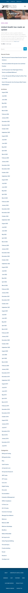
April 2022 (4, 281)
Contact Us (13, 1)
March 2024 (5, 198)
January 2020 (5, 369)
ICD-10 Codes (5, 508)
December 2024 (6, 165)
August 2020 (5, 351)
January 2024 (5, 205)
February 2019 (5, 405)
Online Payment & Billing (8, 541)
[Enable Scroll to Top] (25, 590)
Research (4, 555)
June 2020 (4, 354)
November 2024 (6, 168)
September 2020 (6, 347)
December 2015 (6, 442)
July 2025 (4, 139)
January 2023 (5, 249)
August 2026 (5, 92)
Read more (16, 41)
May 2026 (4, 103)
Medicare (4, 519)
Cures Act (4, 482)
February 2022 (5, 289)
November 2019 (6, 376)
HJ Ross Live (5, 504)
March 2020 (5, 362)
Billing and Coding (6, 453)
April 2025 (4, 150)
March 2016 (5, 434)
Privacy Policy (19, 583)
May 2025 (4, 147)
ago (8, 43)
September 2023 (6, 219)
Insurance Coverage (7, 511)
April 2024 (4, 194)
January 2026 (5, 117)
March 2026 (5, 110)
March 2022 (5, 285)
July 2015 (4, 445)
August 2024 (5, 179)
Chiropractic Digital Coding (16, 572)
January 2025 (5, 161)
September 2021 (6, 307)
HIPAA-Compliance (6, 501)
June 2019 (4, 391)
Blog (3, 460)
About (8, 1)
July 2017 (4, 427)
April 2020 (4, 358)
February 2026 (5, 114)
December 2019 (6, 373)
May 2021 (4, 322)
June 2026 (4, 99)
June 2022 (4, 274)
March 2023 (5, 241)
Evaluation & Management (8, 497)
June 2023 (4, 230)
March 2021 (5, 329)
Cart (11, 578)
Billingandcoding (6, 457)
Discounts (4, 490)
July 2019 (4, 387)
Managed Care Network (7, 515)
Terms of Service (10, 588)
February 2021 (5, 332)
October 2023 (5, 216)
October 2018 (5, 416)
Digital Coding (4, 23)
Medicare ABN (5, 522)
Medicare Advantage (7, 526)
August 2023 (5, 223)
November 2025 (6, 125)
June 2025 (4, 143)
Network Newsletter (6, 533)
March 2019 (5, 402)
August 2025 (5, 136)
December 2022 (6, 252)
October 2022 (5, 260)
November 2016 (6, 431)
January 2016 (5, 438)
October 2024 (5, 172)
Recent (3, 552)
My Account (19, 1)
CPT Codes (4, 479)
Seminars (5, 578)
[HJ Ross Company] (9, 6)
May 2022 (4, 278)
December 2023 (6, 209)
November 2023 (6, 212)
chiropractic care (6, 468)
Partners (17, 578)
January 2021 (5, 336)
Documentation (5, 493)
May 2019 (4, 394)
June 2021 (4, 318)
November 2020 (6, 340)
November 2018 (6, 413)
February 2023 (5, 245)
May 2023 (4, 234)
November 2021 (6, 300)
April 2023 (4, 238)
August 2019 (5, 383)
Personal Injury (5, 544)
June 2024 (4, 187)
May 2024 (4, 190)
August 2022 (5, 267)
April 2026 (4, 107)
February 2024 (5, 201)
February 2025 (5, 158)
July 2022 (4, 271)
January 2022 (5, 292)
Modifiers (4, 530)
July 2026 (4, 96)
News (23, 578)
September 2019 (6, 380)
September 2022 (6, 263)
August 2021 (5, 311)
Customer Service (9, 583)
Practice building (6, 548)
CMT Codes (4, 475)
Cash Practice (5, 464)
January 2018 (5, 424)
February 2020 (5, 365)
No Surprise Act (6, 537)
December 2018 (6, 409)
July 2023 (4, 227)
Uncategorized (5, 559)
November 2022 (6, 256)
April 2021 (4, 325)
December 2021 (6, 296)
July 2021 (4, 314)
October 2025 (5, 128)
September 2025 (6, 132)
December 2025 (6, 121)
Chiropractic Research (7, 471)
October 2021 (5, 303)
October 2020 (5, 343)
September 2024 (6, 176)
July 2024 (4, 183)
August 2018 (5, 420)
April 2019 (4, 398)
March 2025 (5, 154)
